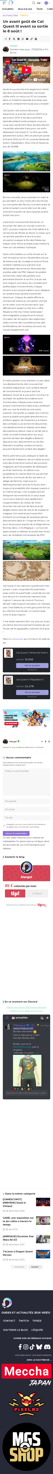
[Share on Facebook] (10, 39)
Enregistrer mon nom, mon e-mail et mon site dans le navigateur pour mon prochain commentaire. (26, 826)
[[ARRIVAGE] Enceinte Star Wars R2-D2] (43, 1239)
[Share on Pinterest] (18, 39)
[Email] (27, 39)
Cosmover (17, 639)
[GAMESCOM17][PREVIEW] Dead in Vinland (14, 1203)
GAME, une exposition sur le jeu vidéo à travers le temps (18, 1221)
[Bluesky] (39, 1347)
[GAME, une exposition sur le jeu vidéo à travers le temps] (43, 1220)
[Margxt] (11, 3)
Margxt (13, 46)
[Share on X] (14, 39)
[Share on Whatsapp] (23, 39)
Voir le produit (32, 665)
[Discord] (47, 1347)
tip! (15, 893)
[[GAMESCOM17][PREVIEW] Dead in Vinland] (43, 1202)
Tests (24, 15)
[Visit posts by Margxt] (5, 741)
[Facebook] (45, 741)
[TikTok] (32, 1347)
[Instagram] (49, 741)
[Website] (42, 741)
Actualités (10, 15)
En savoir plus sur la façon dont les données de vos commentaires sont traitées (26, 845)
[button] (5, 3)
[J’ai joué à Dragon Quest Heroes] (43, 1254)
